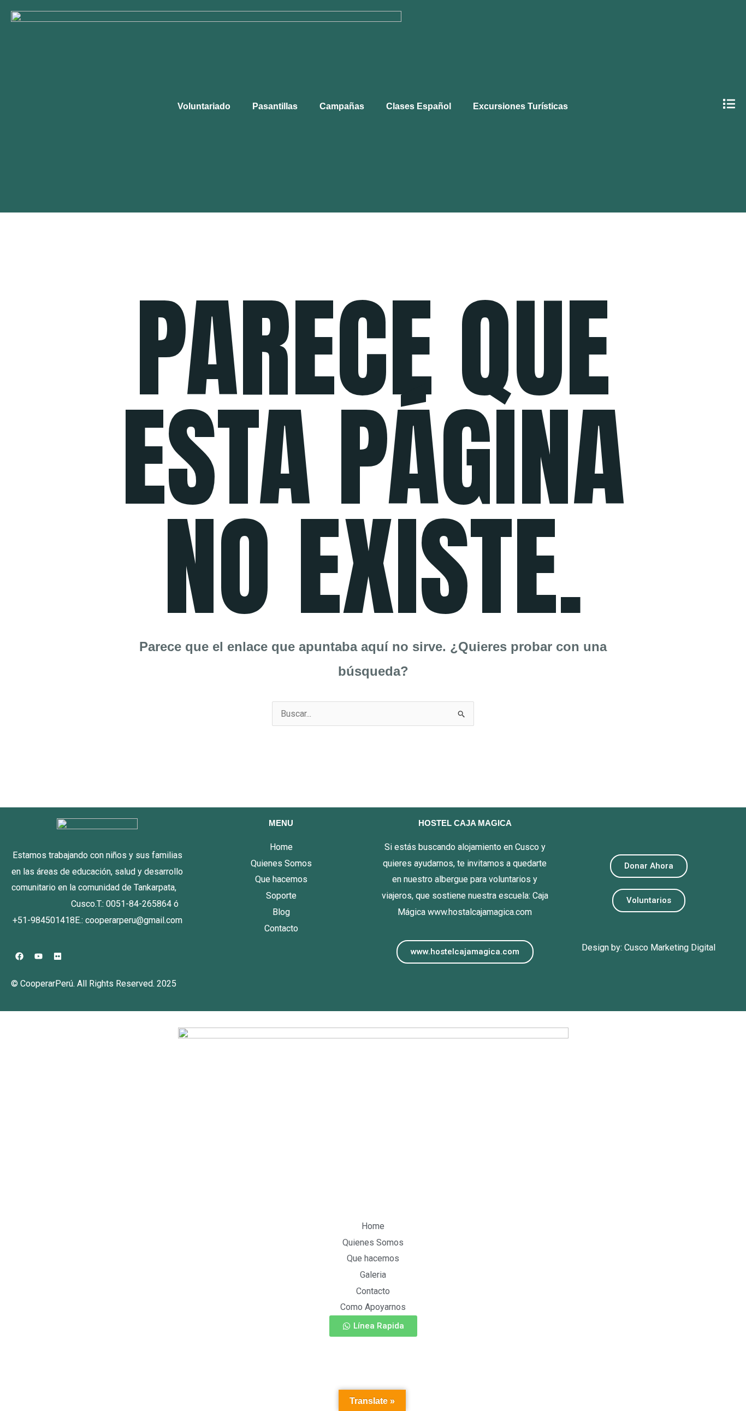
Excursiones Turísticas (520, 106)
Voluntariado (203, 106)
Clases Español (418, 106)
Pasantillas (275, 106)
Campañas (341, 106)
